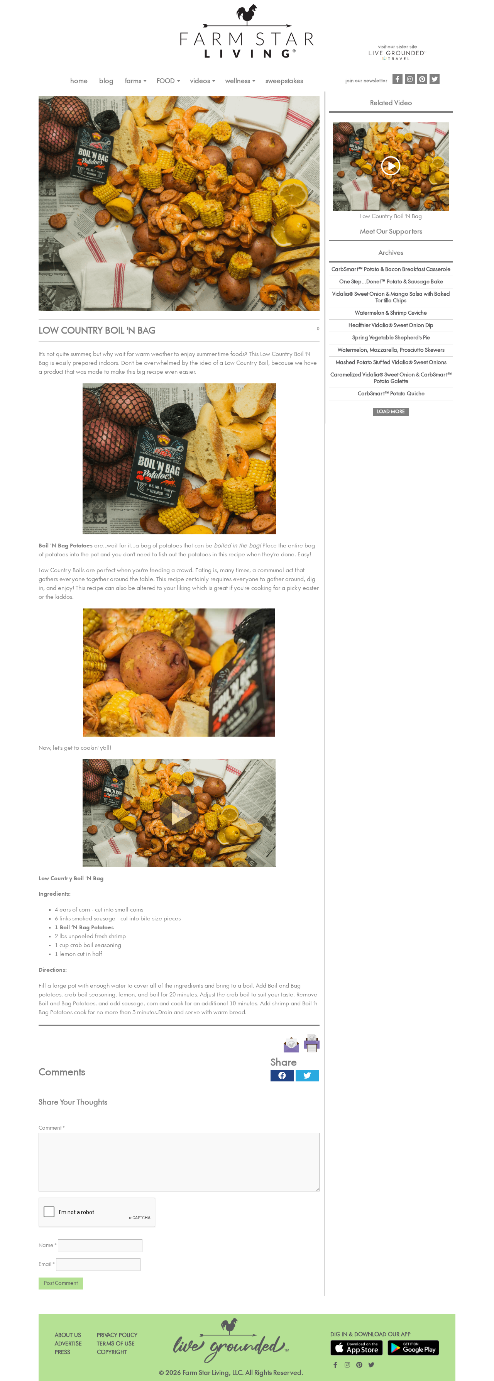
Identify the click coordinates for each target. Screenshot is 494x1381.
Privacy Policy (117, 1335)
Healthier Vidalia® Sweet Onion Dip (391, 325)
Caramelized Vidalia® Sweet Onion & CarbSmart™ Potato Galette (391, 378)
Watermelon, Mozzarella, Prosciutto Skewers (391, 350)
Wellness (237, 81)
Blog (106, 81)
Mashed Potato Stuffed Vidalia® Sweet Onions (391, 362)
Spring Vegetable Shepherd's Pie (391, 338)
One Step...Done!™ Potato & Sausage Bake (391, 282)
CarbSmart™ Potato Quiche (391, 394)
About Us (68, 1335)
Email (47, 1264)
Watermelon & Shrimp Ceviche (391, 313)
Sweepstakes (284, 81)
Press (62, 1352)
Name (48, 1245)
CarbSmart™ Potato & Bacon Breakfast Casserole (391, 269)
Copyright (112, 1352)
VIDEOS (200, 81)
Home (79, 81)
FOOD (166, 81)
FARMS (133, 81)
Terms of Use (116, 1343)
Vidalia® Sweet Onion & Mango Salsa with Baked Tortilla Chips (391, 297)
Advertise (68, 1343)
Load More (391, 412)
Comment (52, 1128)
